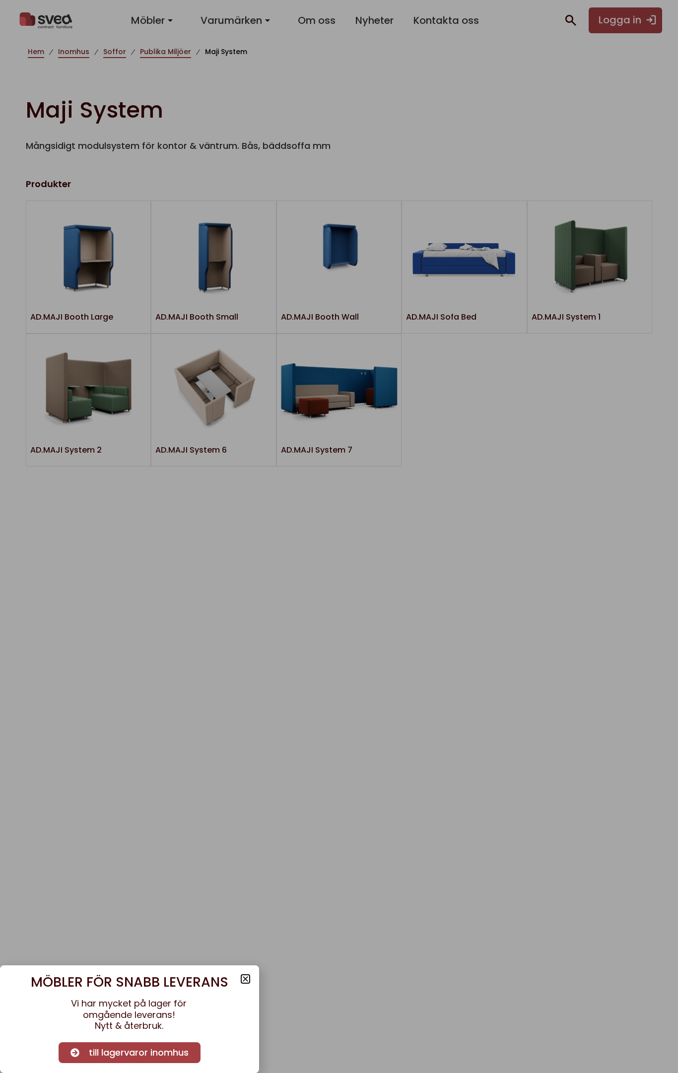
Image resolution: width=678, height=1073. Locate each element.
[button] (245, 979)
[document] (339, 536)
